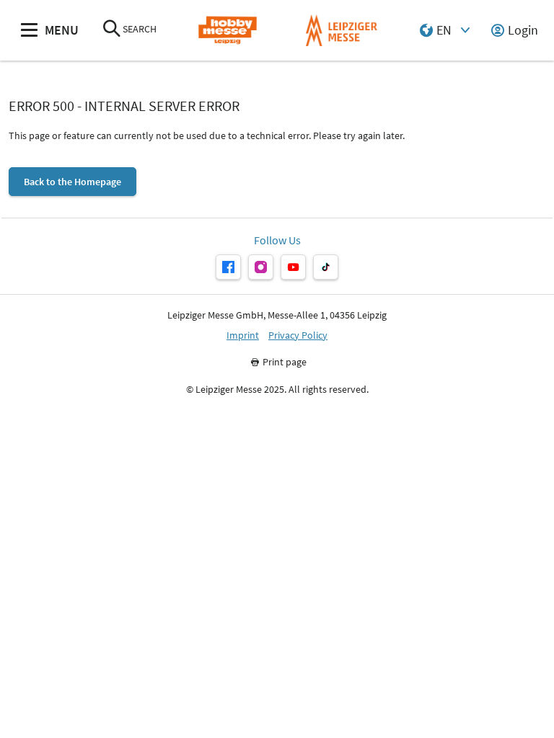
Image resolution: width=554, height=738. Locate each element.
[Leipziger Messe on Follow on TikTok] (325, 267)
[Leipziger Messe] (341, 30)
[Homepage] (227, 30)
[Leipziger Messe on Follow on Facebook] (228, 267)
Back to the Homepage (72, 181)
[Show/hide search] (111, 30)
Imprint (243, 335)
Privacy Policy (297, 335)
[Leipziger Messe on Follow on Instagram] (260, 267)
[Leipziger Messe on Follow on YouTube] (293, 267)
